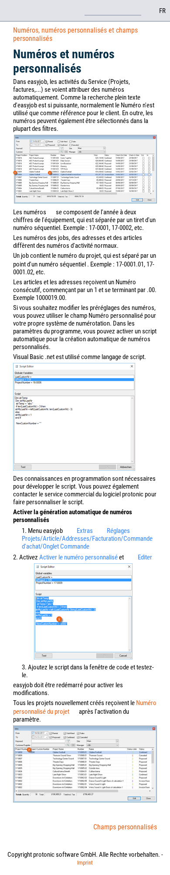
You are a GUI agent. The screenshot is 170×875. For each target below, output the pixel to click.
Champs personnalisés (125, 827)
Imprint (85, 862)
